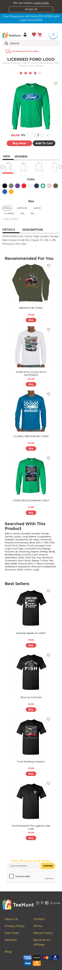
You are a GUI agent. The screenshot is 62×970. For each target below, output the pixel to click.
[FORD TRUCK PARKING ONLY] (31, 475)
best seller (11, 563)
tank (21, 557)
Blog (8, 951)
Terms (37, 926)
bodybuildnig (13, 554)
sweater (9, 539)
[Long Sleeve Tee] (8, 167)
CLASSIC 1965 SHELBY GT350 (31, 436)
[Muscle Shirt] (54, 167)
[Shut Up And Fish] (31, 672)
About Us (11, 919)
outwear (49, 563)
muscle (43, 554)
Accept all (31, 9)
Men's (8, 533)
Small (7, 208)
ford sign (18, 548)
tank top (30, 557)
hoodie (35, 533)
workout (47, 557)
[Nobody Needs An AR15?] (31, 607)
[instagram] (37, 902)
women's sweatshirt (43, 566)
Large (37, 208)
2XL (22, 213)
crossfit (26, 554)
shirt (20, 560)
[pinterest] (42, 902)
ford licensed (35, 545)
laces (17, 536)
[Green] (43, 185)
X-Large (9, 213)
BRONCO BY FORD (31, 307)
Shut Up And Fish (31, 697)
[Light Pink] (49, 185)
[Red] (23, 185)
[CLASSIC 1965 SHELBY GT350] (31, 411)
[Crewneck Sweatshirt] (39, 167)
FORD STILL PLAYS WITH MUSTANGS (31, 373)
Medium (22, 208)
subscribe (48, 866)
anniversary (21, 542)
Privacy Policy (15, 926)
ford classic (18, 545)
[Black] (4, 185)
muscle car (11, 551)
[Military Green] (55, 185)
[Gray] (11, 185)
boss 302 (34, 542)
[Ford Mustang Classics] (31, 736)
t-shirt (44, 560)
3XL (33, 213)
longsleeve (44, 536)
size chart (10, 218)
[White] (30, 185)
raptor (35, 551)
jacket (9, 536)
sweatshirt (21, 539)
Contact (39, 919)
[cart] (39, 34)
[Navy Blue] (36, 185)
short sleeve (31, 560)
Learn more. (41, 2)
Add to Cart (44, 143)
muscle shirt (25, 563)
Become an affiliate (41, 942)
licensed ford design (37, 548)
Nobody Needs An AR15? (31, 633)
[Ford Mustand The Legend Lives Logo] (31, 800)
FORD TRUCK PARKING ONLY (31, 500)
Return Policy (43, 933)
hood (16, 533)
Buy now (19, 143)
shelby (44, 551)
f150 (51, 542)
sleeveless (11, 557)
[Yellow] (11, 191)
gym (35, 554)
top (39, 557)
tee (51, 560)
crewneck (11, 560)
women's (10, 569)
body (52, 551)
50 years (34, 539)
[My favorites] (34, 34)
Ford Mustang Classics (31, 761)
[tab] (11, 230)
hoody (45, 533)
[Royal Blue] (4, 191)
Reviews (11, 940)
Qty (23, 134)
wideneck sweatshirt (17, 566)
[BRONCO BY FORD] (31, 282)
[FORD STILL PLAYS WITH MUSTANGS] (31, 346)
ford (7, 545)
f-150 (44, 542)
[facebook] (46, 902)
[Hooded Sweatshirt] (23, 167)
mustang (24, 551)
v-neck (38, 563)
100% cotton (24, 569)
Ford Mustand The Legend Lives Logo (31, 827)
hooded (25, 533)
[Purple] (17, 185)
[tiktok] (55, 902)
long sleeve (29, 536)
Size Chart (12, 933)
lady (36, 569)
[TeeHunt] (11, 35)
